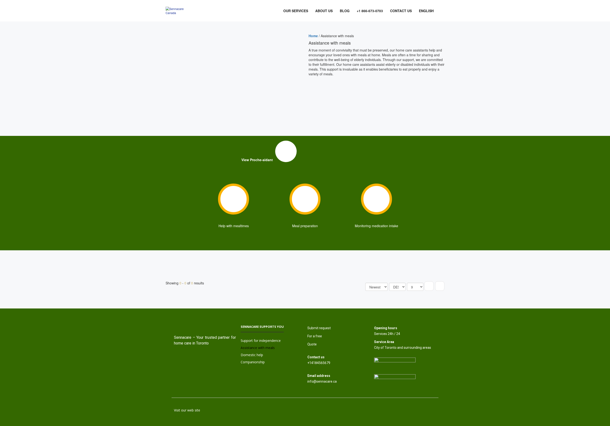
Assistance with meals (258, 347)
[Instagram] (191, 359)
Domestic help (252, 355)
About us (324, 10)
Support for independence (261, 340)
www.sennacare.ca (188, 416)
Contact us (401, 10)
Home (313, 35)
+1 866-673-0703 (370, 10)
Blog (345, 10)
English (426, 10)
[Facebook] (205, 359)
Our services (295, 10)
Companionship (253, 362)
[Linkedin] (219, 359)
